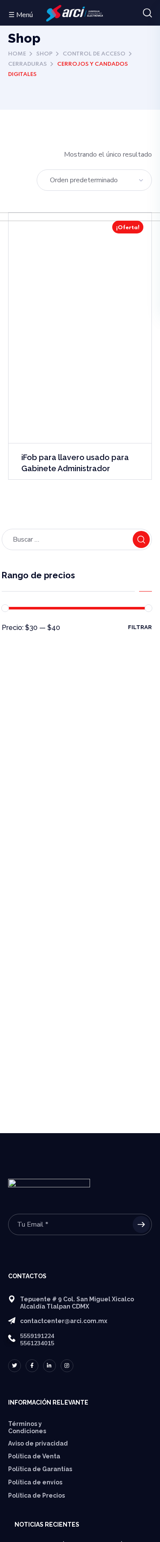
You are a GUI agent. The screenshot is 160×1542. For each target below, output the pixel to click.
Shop (44, 54)
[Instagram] (67, 1365)
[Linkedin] (49, 1365)
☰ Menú (21, 15)
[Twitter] (14, 1365)
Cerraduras (27, 64)
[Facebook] (32, 1365)
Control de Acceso (94, 54)
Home (17, 54)
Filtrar (140, 627)
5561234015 (37, 1343)
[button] (147, 13)
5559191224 (37, 1336)
